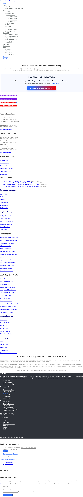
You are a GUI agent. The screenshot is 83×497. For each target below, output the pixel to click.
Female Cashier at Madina (6, 118)
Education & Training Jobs (6, 257)
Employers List (10, 42)
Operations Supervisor (5, 140)
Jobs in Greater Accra (5, 322)
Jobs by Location (10, 15)
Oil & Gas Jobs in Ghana (6, 301)
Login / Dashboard (4, 194)
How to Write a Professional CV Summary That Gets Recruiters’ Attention (22, 184)
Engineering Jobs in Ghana (7, 259)
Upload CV (2, 199)
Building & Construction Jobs (7, 251)
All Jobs (8, 11)
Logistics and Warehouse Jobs (7, 287)
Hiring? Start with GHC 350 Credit (8, 106)
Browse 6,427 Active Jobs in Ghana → (41, 88)
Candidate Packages (11, 39)
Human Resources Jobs (6, 278)
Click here (2, 483)
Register (5, 5)
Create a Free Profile (5, 218)
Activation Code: (7, 490)
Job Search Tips (4, 165)
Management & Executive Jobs (8, 290)
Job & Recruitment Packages (10, 408)
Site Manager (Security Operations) (9, 137)
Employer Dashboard (5, 216)
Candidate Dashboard (12, 36)
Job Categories (10, 23)
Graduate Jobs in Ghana (6, 268)
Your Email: (6, 486)
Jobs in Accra (13, 16)
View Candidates (10, 31)
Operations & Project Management (9, 303)
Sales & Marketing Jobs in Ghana (8, 309)
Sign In (5, 58)
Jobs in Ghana (6, 393)
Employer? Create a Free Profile (8, 102)
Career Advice (6, 46)
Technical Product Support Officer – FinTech (11, 121)
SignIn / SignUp (10, 54)
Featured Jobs (10, 13)
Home (4, 3)
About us (8, 49)
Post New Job (6, 405)
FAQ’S (8, 51)
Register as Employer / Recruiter (14, 8)
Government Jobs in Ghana (7, 265)
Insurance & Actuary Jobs (6, 281)
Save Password (9, 456)
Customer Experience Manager (8, 125)
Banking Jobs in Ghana (6, 248)
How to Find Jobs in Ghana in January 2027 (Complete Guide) (18, 183)
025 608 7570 (6, 380)
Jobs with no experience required (8, 353)
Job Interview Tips (4, 163)
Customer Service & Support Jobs (8, 254)
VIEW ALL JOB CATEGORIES (7, 312)
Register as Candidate (12, 7)
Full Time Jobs (3, 342)
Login (4, 420)
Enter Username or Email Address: (12, 447)
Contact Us (9, 52)
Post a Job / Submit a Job (6, 221)
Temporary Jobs (4, 350)
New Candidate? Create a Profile (8, 95)
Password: (6, 449)
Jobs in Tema (13, 18)
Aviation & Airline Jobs (5, 246)
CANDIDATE (6, 33)
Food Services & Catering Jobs (7, 262)
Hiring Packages (10, 28)
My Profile (9, 37)
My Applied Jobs (4, 205)
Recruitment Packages (6, 224)
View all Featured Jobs (6, 129)
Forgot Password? (7, 454)
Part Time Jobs (4, 344)
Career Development (5, 171)
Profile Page (3, 197)
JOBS (4, 10)
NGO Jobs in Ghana (5, 298)
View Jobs (9, 41)
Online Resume (4, 202)
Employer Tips (3, 174)
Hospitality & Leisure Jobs (6, 271)
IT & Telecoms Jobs (5, 284)
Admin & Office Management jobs (8, 240)
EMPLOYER (6, 24)
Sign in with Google (8, 462)
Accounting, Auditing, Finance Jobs (9, 237)
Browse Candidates (5, 227)
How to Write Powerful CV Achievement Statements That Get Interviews (21, 186)
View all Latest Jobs (5, 152)
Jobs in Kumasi (13, 20)
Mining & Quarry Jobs (5, 295)
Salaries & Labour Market (6, 168)
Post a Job (9, 26)
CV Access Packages (11, 29)
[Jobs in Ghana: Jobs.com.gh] (8, 0)
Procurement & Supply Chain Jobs (8, 306)
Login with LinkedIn (8, 464)
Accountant (3, 144)
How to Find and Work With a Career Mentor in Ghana (16, 181)
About (4, 47)
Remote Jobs (3, 347)
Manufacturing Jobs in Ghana (7, 292)
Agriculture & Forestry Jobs (7, 243)
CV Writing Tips (4, 160)
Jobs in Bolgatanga (5, 331)
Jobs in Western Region (6, 334)
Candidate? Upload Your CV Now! (8, 99)
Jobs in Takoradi (14, 21)
